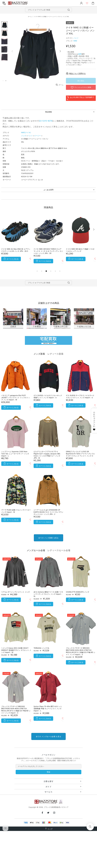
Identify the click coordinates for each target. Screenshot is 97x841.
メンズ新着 (39, 354)
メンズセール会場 (36, 550)
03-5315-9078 (45, 121)
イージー (37, 136)
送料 (79, 54)
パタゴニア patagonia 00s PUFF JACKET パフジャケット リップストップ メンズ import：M (15, 397)
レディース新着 (55, 354)
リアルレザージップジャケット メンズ (15, 592)
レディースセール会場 (58, 550)
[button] (90, 826)
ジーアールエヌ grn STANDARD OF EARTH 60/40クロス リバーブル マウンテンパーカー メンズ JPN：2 (48, 512)
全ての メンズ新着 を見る (48, 538)
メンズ (23, 136)
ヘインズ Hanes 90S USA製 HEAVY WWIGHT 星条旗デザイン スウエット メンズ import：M (16, 650)
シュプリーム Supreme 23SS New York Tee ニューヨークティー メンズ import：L (15, 454)
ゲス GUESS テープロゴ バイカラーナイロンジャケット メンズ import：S (80, 396)
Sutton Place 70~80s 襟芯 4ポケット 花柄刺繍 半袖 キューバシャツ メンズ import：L (48, 708)
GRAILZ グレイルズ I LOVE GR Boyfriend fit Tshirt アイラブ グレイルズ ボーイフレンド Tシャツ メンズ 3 (80, 454)
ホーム (30, 16)
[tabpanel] (16, 241)
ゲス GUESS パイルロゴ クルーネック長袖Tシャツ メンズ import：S (48, 396)
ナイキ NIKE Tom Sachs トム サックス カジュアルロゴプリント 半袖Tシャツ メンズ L (15, 251)
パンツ (76, 38)
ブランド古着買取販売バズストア (18, 3)
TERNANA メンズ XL (41, 648)
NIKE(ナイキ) (26, 132)
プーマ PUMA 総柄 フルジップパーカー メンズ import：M (16, 511)
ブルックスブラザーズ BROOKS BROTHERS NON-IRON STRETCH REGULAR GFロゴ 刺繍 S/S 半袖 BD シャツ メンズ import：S (80, 651)
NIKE (75, 41)
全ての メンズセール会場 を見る (48, 736)
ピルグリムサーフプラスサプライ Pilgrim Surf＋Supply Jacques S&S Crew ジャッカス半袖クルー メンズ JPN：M (47, 455)
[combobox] (48, 10)
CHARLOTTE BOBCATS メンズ (77, 592)
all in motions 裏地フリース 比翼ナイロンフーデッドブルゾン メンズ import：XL (48, 594)
